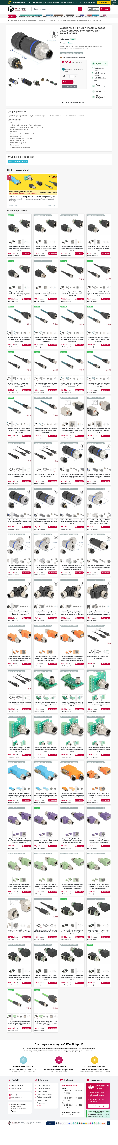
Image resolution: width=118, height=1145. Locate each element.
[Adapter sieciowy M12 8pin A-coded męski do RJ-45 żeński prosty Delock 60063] (99, 226)
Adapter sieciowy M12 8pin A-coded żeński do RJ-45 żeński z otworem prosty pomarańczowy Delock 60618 (46, 658)
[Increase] (76, 76)
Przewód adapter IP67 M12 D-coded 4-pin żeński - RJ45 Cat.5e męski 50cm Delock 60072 (19, 385)
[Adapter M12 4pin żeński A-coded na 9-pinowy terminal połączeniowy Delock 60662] (46, 727)
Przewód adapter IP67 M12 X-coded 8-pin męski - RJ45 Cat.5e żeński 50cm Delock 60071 (99, 339)
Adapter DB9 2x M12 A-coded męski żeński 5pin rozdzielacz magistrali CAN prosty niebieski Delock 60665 (19, 795)
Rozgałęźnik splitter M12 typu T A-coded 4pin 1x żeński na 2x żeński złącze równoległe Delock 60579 (46, 612)
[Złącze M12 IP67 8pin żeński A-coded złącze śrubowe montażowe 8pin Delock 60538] (72, 499)
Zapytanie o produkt (69, 86)
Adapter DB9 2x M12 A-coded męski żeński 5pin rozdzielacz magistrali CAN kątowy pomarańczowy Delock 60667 (72, 795)
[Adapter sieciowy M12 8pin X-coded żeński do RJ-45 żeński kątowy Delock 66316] (72, 955)
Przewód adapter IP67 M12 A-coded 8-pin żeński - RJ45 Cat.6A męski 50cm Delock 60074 (72, 385)
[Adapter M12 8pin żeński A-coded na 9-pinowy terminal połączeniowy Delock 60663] (72, 727)
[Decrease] (67, 76)
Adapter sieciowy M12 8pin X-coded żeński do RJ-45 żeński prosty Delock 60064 (19, 293)
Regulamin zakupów (43, 1088)
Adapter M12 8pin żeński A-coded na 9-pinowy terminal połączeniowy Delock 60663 (72, 749)
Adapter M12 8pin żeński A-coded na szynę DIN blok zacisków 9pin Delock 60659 (72, 704)
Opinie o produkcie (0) (22, 157)
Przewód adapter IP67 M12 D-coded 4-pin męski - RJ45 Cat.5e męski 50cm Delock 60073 (46, 385)
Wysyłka (98, 64)
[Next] (29, 225)
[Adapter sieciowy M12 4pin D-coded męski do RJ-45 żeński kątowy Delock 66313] (99, 909)
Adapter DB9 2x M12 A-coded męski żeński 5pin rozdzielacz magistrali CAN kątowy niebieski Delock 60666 (45, 795)
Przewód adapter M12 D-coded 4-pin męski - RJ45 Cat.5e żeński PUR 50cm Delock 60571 (19, 1023)
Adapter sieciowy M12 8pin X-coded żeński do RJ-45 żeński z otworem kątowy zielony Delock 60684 (98, 886)
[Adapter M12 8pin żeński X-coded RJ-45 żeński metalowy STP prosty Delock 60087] (72, 408)
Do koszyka (27, 253)
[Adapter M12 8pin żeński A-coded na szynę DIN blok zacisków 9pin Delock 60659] (72, 682)
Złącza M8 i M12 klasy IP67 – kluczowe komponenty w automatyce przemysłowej (33, 197)
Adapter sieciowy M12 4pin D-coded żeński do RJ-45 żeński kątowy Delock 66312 (72, 931)
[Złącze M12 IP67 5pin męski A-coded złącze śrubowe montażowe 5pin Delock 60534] (99, 454)
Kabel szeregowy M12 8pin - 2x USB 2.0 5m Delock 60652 (19, 703)
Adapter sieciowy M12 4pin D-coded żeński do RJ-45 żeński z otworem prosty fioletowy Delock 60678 (46, 840)
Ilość (63, 76)
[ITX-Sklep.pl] (17, 9)
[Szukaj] (80, 9)
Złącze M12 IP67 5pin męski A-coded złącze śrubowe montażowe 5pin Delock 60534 (98, 476)
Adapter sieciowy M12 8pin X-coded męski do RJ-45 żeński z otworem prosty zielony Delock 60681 (19, 886)
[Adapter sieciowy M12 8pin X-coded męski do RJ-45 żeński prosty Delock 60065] (46, 271)
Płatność (99, 91)
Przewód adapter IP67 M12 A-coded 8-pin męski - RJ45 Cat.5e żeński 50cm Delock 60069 (46, 339)
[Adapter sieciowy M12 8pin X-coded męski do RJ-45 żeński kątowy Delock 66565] (99, 955)
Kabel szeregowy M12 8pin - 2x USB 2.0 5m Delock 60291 (45, 475)
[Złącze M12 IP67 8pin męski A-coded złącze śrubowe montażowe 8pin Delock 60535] (14, 82)
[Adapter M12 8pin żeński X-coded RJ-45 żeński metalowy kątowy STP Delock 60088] (99, 408)
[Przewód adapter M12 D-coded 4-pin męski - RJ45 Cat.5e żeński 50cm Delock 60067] (99, 271)
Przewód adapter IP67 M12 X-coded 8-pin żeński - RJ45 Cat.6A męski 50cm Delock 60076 (19, 430)
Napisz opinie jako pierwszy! (75, 102)
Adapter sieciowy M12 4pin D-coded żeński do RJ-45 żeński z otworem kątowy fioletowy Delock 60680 (98, 840)
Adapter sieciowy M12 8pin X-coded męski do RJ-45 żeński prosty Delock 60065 (45, 293)
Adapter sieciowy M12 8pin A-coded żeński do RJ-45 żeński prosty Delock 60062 (72, 248)
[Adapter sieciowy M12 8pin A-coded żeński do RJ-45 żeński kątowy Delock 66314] (19, 955)
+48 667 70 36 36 (17, 1085)
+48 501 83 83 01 (17, 1088)
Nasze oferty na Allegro (44, 1094)
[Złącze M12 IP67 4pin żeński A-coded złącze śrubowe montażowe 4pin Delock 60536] (19, 499)
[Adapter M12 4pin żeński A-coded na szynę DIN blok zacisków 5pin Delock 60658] (46, 682)
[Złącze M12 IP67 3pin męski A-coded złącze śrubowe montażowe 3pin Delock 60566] (99, 545)
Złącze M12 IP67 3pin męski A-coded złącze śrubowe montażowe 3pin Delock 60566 (98, 567)
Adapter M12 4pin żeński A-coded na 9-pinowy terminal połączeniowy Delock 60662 (45, 749)
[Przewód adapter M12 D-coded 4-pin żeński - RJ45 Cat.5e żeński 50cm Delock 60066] (72, 271)
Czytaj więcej (51, 205)
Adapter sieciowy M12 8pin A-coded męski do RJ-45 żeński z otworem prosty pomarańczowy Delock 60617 (19, 658)
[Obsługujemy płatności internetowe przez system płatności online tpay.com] (78, 1123)
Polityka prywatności (44, 1097)
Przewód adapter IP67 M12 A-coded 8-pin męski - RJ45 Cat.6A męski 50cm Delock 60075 (99, 385)
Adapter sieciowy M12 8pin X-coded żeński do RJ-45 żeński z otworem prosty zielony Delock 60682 (46, 886)
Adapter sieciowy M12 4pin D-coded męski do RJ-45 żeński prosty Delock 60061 (45, 248)
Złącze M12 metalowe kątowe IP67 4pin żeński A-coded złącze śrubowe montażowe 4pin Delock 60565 (72, 567)
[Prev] (9, 225)
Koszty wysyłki (42, 1091)
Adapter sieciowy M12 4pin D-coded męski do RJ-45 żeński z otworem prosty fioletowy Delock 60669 (19, 840)
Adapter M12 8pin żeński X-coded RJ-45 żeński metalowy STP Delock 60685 (19, 931)
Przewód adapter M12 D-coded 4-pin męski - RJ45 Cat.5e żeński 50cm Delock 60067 (98, 293)
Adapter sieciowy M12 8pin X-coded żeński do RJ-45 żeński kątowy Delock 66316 (72, 977)
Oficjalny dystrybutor (99, 97)
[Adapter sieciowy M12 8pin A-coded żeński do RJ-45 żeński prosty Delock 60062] (72, 226)
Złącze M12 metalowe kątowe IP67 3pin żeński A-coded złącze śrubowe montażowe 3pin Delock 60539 (98, 521)
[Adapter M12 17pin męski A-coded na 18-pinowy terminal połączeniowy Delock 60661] (19, 727)
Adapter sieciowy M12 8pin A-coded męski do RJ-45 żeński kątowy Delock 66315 (46, 977)
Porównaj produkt (14, 255)
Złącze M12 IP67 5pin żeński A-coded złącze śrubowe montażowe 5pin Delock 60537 (45, 521)
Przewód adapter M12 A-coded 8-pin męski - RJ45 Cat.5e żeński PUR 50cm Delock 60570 (46, 1023)
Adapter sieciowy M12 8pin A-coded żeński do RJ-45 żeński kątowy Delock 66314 (19, 977)
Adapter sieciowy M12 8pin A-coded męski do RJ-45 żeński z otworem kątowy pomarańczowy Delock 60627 (72, 658)
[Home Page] (8, 21)
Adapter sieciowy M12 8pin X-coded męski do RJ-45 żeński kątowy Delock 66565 (99, 977)
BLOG (39, 1106)
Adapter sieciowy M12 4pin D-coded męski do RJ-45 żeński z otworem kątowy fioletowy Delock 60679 (72, 840)
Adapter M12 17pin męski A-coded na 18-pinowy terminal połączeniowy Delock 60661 (19, 749)
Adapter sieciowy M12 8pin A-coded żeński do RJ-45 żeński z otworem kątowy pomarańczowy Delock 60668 (98, 795)
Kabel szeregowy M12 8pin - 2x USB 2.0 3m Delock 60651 (98, 657)
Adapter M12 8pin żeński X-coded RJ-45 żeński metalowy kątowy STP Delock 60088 (99, 430)
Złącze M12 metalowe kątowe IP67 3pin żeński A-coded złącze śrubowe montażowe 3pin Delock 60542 (46, 567)
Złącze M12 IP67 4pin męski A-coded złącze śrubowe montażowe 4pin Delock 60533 (72, 476)
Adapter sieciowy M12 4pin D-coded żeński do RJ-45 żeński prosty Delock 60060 (19, 248)
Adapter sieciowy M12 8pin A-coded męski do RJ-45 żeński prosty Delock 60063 (98, 248)
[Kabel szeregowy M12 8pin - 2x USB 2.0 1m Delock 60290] (19, 454)
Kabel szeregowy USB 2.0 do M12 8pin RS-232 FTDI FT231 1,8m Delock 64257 (45, 931)
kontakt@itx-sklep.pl (17, 1095)
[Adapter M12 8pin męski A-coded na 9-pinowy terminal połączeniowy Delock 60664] (99, 727)
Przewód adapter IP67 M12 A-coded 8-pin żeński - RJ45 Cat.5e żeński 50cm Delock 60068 (19, 339)
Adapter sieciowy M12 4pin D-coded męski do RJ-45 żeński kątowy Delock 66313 (99, 931)
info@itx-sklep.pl (16, 1098)
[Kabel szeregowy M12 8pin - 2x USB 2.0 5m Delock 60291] (46, 454)
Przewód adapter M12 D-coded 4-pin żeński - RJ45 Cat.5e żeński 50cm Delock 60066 (72, 293)
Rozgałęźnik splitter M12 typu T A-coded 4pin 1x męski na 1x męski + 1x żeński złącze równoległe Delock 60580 (72, 612)
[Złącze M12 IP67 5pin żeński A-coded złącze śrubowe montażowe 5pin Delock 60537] (46, 499)
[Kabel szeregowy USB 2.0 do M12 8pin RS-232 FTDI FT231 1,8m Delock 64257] (46, 909)
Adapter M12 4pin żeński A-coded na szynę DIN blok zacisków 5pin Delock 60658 (46, 704)
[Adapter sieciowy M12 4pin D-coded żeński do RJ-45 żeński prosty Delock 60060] (19, 226)
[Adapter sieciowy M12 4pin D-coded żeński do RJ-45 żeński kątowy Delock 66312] (72, 909)
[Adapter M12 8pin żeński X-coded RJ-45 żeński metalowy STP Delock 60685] (19, 909)
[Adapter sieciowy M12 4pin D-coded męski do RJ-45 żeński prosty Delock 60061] (46, 226)
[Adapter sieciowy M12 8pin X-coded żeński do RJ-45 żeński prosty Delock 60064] (19, 271)
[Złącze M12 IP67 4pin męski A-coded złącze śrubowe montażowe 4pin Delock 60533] (72, 454)
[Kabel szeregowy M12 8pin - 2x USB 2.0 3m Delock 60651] (99, 636)
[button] (93, 9)
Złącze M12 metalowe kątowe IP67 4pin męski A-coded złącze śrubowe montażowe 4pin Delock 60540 (19, 567)
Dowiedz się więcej (98, 1106)
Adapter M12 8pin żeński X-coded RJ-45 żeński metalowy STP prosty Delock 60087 (72, 430)
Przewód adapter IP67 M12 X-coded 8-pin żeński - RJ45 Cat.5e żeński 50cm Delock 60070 (72, 339)
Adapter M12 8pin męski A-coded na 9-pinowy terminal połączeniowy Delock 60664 (99, 749)
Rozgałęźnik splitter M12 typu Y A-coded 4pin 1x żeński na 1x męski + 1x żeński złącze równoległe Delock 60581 (98, 612)
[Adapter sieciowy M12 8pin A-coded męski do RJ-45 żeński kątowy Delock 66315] (46, 955)
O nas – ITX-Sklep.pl (43, 1085)
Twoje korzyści (98, 86)
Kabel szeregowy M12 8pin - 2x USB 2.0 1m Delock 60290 (19, 475)
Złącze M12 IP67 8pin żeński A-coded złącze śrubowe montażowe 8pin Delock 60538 (72, 521)
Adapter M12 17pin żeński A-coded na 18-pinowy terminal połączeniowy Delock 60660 (99, 704)
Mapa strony (41, 1103)
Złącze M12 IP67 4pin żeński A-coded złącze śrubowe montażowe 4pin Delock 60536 (19, 521)
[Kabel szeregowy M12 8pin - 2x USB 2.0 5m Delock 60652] (19, 682)
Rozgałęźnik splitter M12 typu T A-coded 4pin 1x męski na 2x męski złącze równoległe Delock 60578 (19, 612)
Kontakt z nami (42, 1100)
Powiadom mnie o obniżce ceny (74, 70)
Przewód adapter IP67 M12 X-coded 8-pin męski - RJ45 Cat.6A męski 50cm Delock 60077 (46, 430)
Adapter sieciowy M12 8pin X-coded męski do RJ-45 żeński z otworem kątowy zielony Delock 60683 (72, 886)
